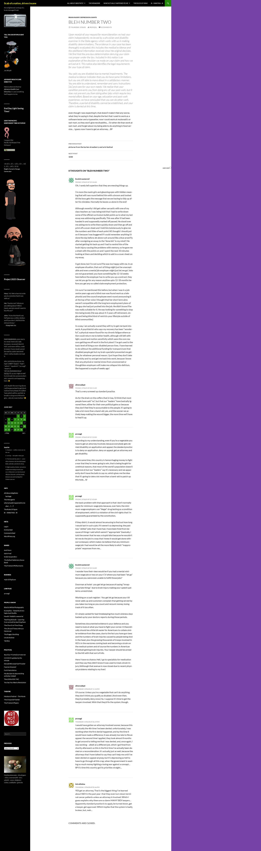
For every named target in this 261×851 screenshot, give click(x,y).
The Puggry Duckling (11, 634)
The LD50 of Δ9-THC (11, 679)
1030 (73, 155)
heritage (8, 496)
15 (18, 423)
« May (7, 433)
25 (6, 430)
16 (21, 423)
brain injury (74, 17)
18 (6, 426)
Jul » (23, 433)
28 (15, 430)
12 (9, 423)
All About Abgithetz (75, 3)
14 (15, 423)
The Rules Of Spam (140, 3)
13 (12, 423)
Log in (6, 527)
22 (18, 426)
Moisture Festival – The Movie (14, 696)
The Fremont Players (11, 703)
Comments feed (9, 533)
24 (24, 426)
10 (24, 419)
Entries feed (8, 530)
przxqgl (93, 27)
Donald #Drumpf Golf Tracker (14, 664)
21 (15, 426)
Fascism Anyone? (10, 667)
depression (85, 17)
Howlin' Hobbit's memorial (13, 616)
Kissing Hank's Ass (11, 325)
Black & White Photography (14, 607)
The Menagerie (94, 3)
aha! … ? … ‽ (9, 506)
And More (7, 550)
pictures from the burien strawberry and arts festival (91, 145)
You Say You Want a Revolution (15, 682)
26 (9, 430)
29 (18, 430)
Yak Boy (7, 641)
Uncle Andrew (9, 638)
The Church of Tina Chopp (13, 625)
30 (21, 430)
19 (9, 426)
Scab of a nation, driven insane (20, 3)
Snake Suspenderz (10, 557)
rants (94, 17)
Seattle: (7, 447)
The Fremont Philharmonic (13, 566)
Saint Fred (7, 553)
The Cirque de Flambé (12, 700)
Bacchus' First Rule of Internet (15, 655)
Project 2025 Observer (14, 279)
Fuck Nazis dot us (10, 670)
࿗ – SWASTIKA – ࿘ (157, 3)
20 (12, 426)
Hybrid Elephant (10, 580)
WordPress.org (9, 536)
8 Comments (106, 27)
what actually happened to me (116, 3)
